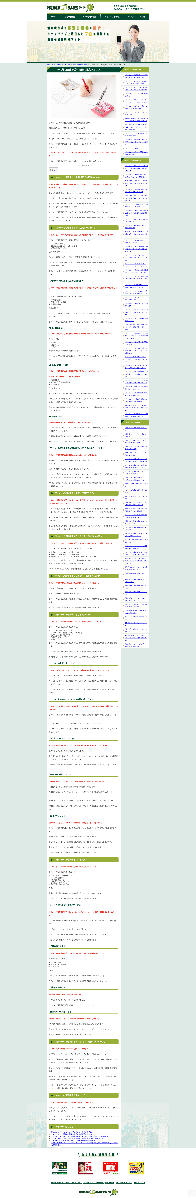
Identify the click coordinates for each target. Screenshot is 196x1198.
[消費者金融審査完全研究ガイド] (70, 8)
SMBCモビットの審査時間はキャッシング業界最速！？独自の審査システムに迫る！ (136, 374)
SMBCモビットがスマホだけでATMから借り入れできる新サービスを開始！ (136, 89)
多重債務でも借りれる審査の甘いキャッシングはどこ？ (136, 522)
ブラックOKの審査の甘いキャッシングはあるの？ (136, 541)
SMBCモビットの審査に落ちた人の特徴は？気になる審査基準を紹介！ (136, 415)
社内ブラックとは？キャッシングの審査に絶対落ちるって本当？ (136, 568)
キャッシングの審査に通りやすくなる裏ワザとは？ (136, 491)
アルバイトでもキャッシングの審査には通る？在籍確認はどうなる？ (136, 441)
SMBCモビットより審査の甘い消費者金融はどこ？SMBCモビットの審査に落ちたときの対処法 (136, 336)
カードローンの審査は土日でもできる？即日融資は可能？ (135, 473)
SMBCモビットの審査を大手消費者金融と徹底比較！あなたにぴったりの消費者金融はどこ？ (136, 350)
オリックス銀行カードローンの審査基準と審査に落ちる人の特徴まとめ (77, 1138)
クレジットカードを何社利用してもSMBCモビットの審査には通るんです (136, 265)
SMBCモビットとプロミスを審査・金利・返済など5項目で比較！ (136, 107)
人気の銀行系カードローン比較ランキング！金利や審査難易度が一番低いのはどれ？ (136, 327)
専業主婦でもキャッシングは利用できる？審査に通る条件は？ (136, 645)
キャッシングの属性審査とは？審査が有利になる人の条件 (136, 448)
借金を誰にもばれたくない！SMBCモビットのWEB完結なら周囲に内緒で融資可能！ (136, 407)
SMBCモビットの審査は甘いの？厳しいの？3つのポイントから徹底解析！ (136, 176)
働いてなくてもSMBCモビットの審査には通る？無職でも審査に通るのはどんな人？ (136, 183)
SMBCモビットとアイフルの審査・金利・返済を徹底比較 (136, 135)
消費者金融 (70, 17)
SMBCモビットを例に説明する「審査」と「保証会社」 (136, 343)
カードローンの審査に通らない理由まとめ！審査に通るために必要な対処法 (136, 460)
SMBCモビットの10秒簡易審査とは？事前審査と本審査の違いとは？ (136, 191)
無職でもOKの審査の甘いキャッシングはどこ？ (136, 485)
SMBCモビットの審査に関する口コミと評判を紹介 (136, 305)
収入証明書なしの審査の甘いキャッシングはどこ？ (136, 587)
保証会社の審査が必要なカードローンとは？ (136, 497)
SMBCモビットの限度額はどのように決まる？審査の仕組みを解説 (136, 299)
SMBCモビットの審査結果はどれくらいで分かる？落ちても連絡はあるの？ (136, 367)
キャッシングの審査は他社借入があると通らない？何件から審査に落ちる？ (136, 553)
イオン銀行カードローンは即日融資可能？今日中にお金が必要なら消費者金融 (79, 1136)
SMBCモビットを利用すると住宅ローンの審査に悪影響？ (136, 227)
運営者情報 (109, 1183)
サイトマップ (139, 1183)
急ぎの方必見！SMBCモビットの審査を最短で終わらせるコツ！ (136, 388)
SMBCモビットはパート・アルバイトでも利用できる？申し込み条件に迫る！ (136, 382)
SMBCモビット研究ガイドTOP (58, 65)
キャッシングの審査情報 (93, 1183)
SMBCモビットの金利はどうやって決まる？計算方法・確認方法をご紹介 (136, 76)
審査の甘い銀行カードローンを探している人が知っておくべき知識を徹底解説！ (136, 638)
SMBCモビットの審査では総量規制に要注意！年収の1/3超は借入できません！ (136, 271)
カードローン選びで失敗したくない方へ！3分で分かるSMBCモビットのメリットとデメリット (136, 127)
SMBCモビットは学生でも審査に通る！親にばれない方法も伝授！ (136, 394)
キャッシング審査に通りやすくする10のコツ (136, 618)
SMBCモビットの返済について (134, 148)
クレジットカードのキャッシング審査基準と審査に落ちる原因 (136, 547)
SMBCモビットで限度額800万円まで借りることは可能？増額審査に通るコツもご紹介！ (136, 168)
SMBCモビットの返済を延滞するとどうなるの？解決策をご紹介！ (136, 241)
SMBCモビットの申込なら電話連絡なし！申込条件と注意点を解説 (136, 400)
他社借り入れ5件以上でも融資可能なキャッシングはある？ (136, 612)
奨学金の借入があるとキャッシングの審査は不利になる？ (136, 599)
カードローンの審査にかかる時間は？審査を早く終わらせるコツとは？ (136, 466)
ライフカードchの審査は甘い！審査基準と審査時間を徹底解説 (136, 606)
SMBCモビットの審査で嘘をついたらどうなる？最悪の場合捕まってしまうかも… (136, 257)
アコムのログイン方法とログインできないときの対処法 (71, 1132)
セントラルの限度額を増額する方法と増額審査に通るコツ (72, 1134)
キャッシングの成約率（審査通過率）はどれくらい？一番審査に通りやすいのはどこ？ (136, 561)
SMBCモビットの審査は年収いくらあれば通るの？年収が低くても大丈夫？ (136, 286)
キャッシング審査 (112, 17)
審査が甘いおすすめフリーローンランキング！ (136, 624)
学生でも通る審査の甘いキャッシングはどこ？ (136, 630)
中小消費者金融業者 (79, 65)
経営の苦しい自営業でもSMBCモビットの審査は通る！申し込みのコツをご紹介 (136, 234)
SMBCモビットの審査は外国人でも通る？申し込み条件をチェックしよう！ (136, 292)
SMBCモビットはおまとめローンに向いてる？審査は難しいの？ (136, 220)
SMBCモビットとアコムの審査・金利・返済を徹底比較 (136, 153)
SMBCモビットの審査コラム (70, 1183)
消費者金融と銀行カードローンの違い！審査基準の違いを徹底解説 (135, 504)
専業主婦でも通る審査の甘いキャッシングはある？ (136, 593)
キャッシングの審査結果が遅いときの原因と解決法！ (136, 581)
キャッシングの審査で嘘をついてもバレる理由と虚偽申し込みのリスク (136, 479)
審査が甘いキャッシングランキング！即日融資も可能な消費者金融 (136, 510)
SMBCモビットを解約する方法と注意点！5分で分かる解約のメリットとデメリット (136, 142)
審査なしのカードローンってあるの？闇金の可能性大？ (136, 454)
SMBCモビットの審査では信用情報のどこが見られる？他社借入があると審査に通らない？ (136, 213)
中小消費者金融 (89, 17)
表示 (55, 170)
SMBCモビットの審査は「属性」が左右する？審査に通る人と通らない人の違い (136, 278)
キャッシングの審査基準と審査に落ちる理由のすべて (136, 528)
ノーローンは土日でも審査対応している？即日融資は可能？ (73, 1140)
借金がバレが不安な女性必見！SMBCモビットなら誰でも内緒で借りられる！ (136, 120)
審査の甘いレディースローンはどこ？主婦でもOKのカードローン (136, 535)
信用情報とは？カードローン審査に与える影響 (136, 435)
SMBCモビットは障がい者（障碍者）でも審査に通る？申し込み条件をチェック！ (136, 312)
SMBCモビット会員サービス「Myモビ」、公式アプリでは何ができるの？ (136, 101)
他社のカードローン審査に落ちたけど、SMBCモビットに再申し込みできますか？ (136, 359)
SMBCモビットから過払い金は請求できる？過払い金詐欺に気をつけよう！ (136, 82)
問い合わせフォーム (124, 1183)
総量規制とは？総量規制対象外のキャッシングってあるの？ (136, 429)
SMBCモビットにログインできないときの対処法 (136, 95)
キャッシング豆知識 (136, 17)
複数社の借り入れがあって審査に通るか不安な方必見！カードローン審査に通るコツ (136, 198)
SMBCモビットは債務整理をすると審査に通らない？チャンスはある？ (136, 206)
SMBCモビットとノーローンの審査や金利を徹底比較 (136, 113)
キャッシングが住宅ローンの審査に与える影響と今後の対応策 (136, 516)
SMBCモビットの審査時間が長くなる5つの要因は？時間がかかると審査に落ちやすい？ (136, 249)
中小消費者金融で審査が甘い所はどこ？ (135, 574)
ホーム (54, 17)
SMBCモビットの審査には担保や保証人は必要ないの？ (136, 320)
